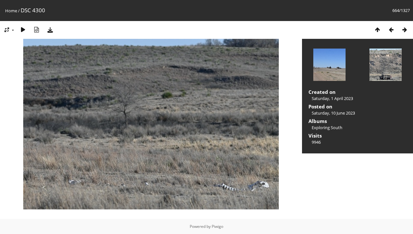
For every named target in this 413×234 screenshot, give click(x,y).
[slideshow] (23, 29)
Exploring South (327, 127)
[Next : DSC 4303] (404, 29)
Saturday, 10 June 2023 (333, 113)
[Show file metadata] (36, 29)
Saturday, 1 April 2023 (332, 98)
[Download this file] (50, 29)
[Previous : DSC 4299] (391, 29)
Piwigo (217, 226)
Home (11, 11)
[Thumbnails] (377, 29)
